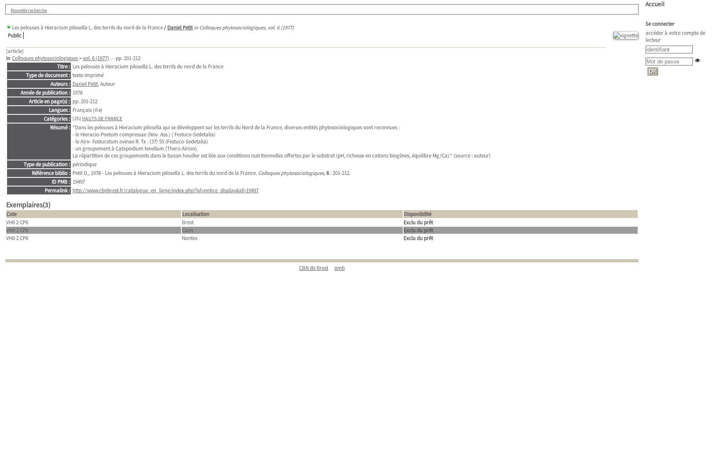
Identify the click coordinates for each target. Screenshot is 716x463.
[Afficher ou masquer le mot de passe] (697, 60)
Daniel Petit (180, 27)
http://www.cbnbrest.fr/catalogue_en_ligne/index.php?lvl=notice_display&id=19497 (166, 190)
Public (15, 35)
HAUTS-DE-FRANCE (102, 118)
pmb (339, 267)
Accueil (655, 4)
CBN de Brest (313, 267)
